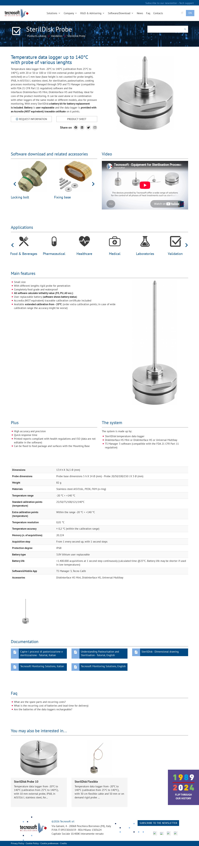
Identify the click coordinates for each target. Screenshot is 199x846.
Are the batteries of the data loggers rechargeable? (43, 709)
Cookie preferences (49, 843)
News (140, 13)
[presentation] (15, 184)
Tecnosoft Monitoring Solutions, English (103, 666)
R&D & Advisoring (91, 13)
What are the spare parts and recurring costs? (40, 702)
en (190, 13)
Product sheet (76, 119)
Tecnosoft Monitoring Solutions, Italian (42, 666)
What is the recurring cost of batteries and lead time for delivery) (51, 705)
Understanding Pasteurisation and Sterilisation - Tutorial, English (100, 653)
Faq (148, 13)
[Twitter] (88, 127)
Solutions (52, 13)
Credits (63, 843)
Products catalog (36, 36)
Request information (32, 119)
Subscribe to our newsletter (161, 3)
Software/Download (119, 13)
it (182, 13)
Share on (66, 127)
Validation (56, 36)
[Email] (94, 127)
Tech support (186, 3)
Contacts (158, 13)
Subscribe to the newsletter (158, 823)
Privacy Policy (17, 843)
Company (69, 13)
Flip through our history (183, 796)
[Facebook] (75, 127)
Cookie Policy (32, 843)
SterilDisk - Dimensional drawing (160, 651)
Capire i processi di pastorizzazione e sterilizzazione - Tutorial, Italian (41, 653)
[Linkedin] (82, 127)
